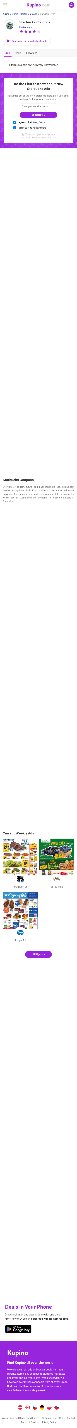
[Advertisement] (38, 313)
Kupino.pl (49, 1408)
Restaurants (25, 27)
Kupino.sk (56, 1408)
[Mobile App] (18, 1329)
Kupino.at (20, 1408)
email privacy (48, 134)
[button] (21, 31)
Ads (7, 53)
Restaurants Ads (28, 14)
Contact (71, 1418)
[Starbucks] (10, 27)
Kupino (6, 14)
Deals (18, 53)
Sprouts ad (56, 864)
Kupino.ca (27, 1408)
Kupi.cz (35, 1408)
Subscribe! (38, 114)
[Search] (71, 5)
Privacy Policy (38, 122)
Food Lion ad (20, 864)
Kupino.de (42, 1408)
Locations (31, 53)
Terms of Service (29, 1422)
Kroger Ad (20, 917)
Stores (15, 14)
